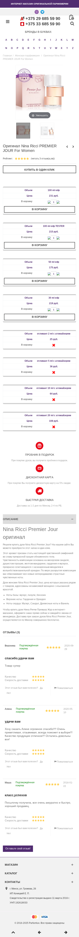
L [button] (67, 40)
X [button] (61, 48)
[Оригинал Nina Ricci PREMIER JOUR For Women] (27, 130)
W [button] (56, 48)
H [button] (45, 40)
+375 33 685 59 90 (43, 23)
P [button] (17, 48)
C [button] (17, 40)
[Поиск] (72, 24)
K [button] (62, 40)
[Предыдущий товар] (39, 932)
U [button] (45, 48)
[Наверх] (13, 932)
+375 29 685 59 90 (43, 18)
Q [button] (23, 48)
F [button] (34, 40)
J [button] (56, 40)
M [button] (73, 40)
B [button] (12, 40)
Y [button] (67, 48)
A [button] (6, 40)
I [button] (50, 40)
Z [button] (72, 48)
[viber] (37, 12)
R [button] (28, 48)
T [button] (39, 48)
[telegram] (42, 12)
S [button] (34, 48)
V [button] (50, 48)
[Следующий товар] (66, 932)
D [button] (23, 40)
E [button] (28, 40)
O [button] (12, 48)
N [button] (6, 48)
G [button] (39, 40)
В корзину (39, 209)
